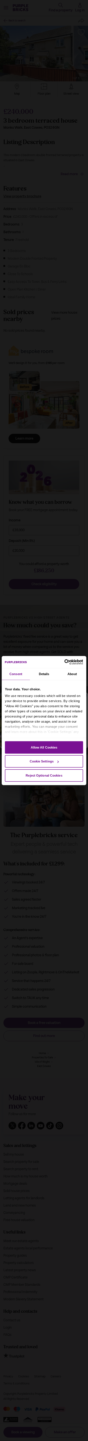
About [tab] (72, 674)
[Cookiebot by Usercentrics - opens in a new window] (64, 662)
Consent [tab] (15, 674)
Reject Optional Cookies (44, 775)
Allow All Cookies (44, 747)
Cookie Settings (42, 761)
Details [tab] (44, 674)
